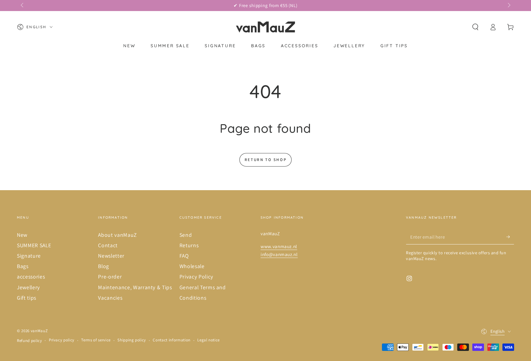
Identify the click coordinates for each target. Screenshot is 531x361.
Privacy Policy (196, 276)
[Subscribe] (510, 236)
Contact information (172, 340)
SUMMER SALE (34, 245)
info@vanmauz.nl (279, 254)
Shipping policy (131, 340)
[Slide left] (22, 5)
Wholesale (192, 266)
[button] (475, 27)
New (22, 234)
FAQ (184, 255)
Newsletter (111, 255)
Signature (29, 255)
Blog (103, 266)
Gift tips (26, 297)
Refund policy (29, 340)
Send (185, 234)
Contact (108, 245)
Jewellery (28, 287)
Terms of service (96, 340)
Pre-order (110, 276)
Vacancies (110, 297)
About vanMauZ (117, 234)
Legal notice (208, 340)
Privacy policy (61, 340)
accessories (31, 276)
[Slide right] (508, 5)
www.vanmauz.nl (279, 246)
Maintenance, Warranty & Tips (135, 287)
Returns (189, 245)
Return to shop (265, 159)
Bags (23, 266)
